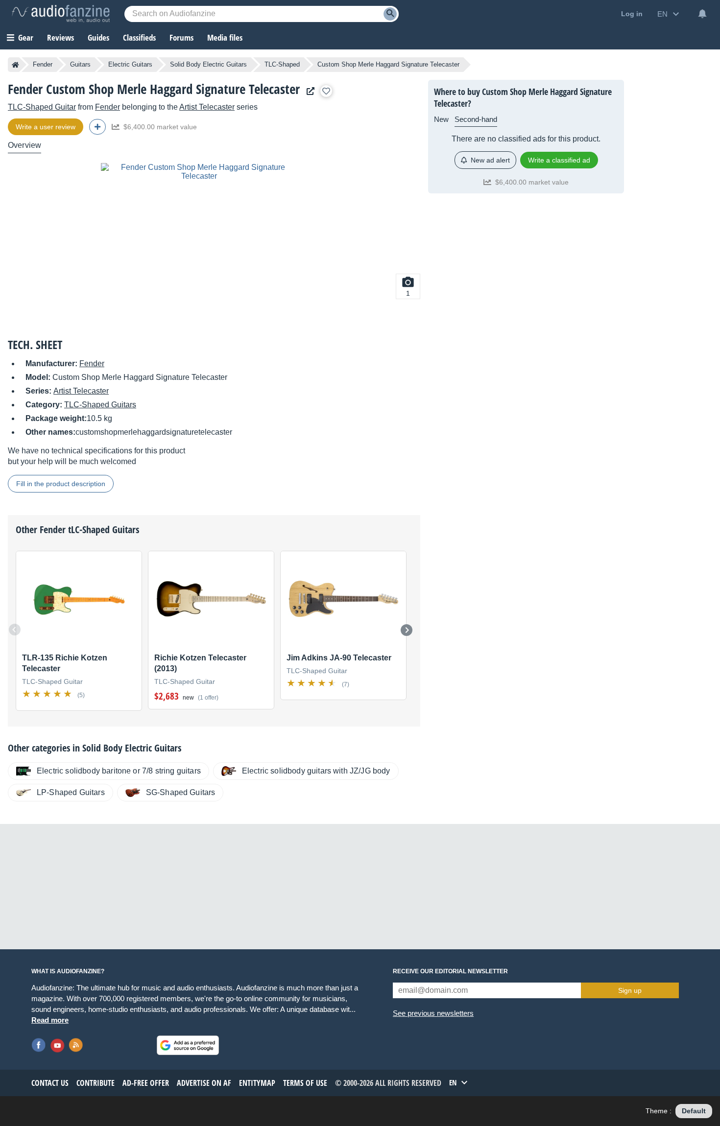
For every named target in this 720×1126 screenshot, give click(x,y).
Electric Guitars (130, 64)
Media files (224, 37)
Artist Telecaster (207, 107)
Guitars (80, 64)
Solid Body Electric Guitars (208, 64)
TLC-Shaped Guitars (100, 404)
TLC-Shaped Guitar (42, 107)
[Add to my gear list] (326, 91)
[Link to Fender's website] (308, 91)
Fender (42, 64)
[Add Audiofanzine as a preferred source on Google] (188, 1045)
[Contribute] (97, 127)
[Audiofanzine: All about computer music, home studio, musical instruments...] (61, 14)
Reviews (60, 37)
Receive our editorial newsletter (450, 971)
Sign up (630, 990)
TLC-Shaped (282, 64)
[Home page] (15, 64)
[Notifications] (702, 14)
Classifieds (139, 37)
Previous (15, 629)
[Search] (390, 14)
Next (406, 630)
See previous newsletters (433, 1013)
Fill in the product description (60, 484)
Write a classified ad (559, 160)
